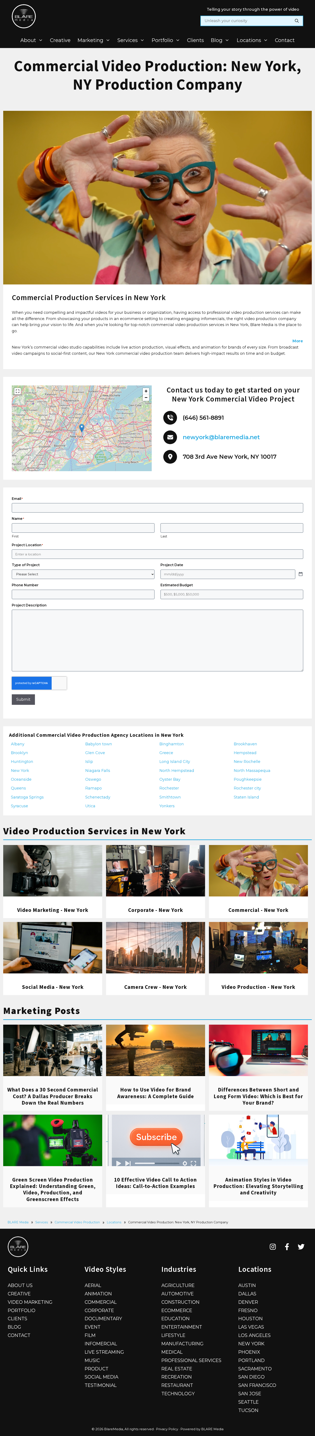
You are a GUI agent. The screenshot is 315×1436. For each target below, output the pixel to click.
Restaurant (177, 1385)
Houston (250, 1318)
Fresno (248, 1310)
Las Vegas (251, 1327)
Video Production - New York (258, 986)
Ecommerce (176, 1310)
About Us (20, 1285)
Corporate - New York (155, 910)
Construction (180, 1302)
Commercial (101, 1302)
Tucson (248, 1410)
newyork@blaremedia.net (221, 437)
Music (92, 1360)
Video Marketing (30, 1302)
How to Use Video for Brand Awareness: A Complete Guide (155, 1092)
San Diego (251, 1377)
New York (251, 1343)
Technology (178, 1393)
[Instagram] (273, 1247)
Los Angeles (254, 1335)
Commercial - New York (258, 910)
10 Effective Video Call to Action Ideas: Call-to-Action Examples (155, 1182)
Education (175, 1318)
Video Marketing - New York (52, 910)
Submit (23, 699)
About (28, 40)
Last (163, 536)
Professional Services (191, 1360)
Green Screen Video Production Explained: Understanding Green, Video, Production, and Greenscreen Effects (53, 1189)
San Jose (249, 1393)
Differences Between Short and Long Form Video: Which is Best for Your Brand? (258, 1096)
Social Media (101, 1377)
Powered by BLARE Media (202, 1429)
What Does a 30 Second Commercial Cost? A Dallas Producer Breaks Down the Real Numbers (52, 1096)
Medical (172, 1352)
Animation (98, 1293)
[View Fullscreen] (17, 391)
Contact (285, 40)
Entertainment (181, 1327)
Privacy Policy (167, 1429)
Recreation (176, 1377)
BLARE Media (18, 1222)
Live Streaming (104, 1352)
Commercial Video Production (77, 1222)
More (297, 341)
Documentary (103, 1318)
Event (92, 1327)
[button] (81, 428)
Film (90, 1335)
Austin (247, 1285)
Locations (249, 40)
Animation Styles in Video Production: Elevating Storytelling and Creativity (258, 1186)
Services (127, 40)
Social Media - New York (53, 986)
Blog (216, 40)
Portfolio (162, 40)
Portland (251, 1360)
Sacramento (255, 1368)
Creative (60, 40)
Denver (248, 1302)
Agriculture (178, 1285)
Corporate (99, 1310)
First (15, 536)
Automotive (177, 1293)
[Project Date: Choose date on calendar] (300, 574)
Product (96, 1368)
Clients (195, 40)
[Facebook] (287, 1247)
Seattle (248, 1402)
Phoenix (249, 1352)
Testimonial (101, 1385)
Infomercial (101, 1343)
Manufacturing (182, 1343)
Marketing (90, 40)
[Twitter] (301, 1247)
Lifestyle (173, 1335)
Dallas (247, 1293)
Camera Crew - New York (155, 986)
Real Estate (176, 1368)
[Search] (296, 21)
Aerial (93, 1285)
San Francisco (257, 1385)
